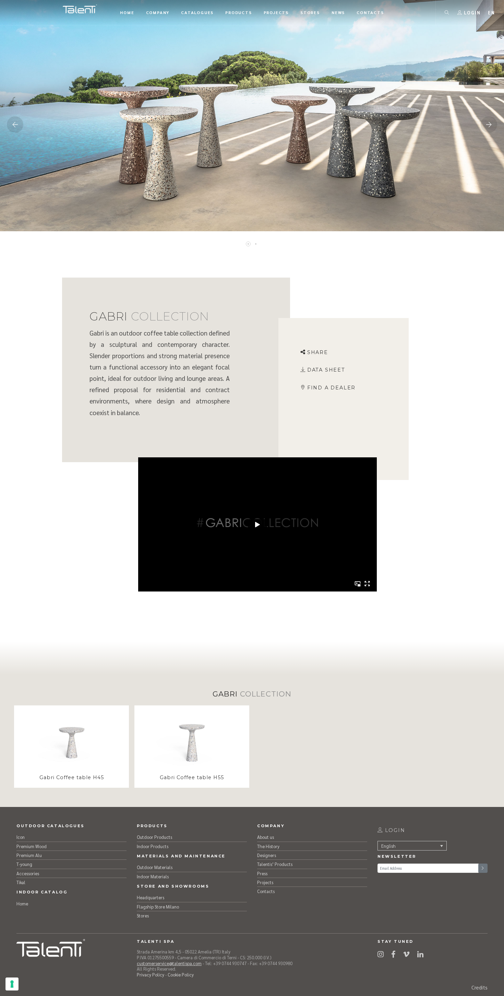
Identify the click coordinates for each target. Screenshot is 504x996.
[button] (491, 12)
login (394, 830)
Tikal (20, 882)
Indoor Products (152, 846)
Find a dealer (331, 388)
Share (317, 352)
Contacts (266, 891)
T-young (24, 864)
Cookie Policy (181, 974)
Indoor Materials (153, 876)
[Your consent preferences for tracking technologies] (12, 984)
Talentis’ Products (274, 864)
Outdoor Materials (154, 867)
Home (22, 903)
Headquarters (150, 897)
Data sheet (326, 370)
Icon (20, 837)
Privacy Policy (150, 974)
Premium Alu (29, 855)
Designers (266, 855)
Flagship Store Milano (158, 907)
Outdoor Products (154, 837)
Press (262, 873)
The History (268, 846)
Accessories (27, 873)
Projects (265, 882)
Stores (143, 915)
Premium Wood (31, 846)
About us (265, 837)
